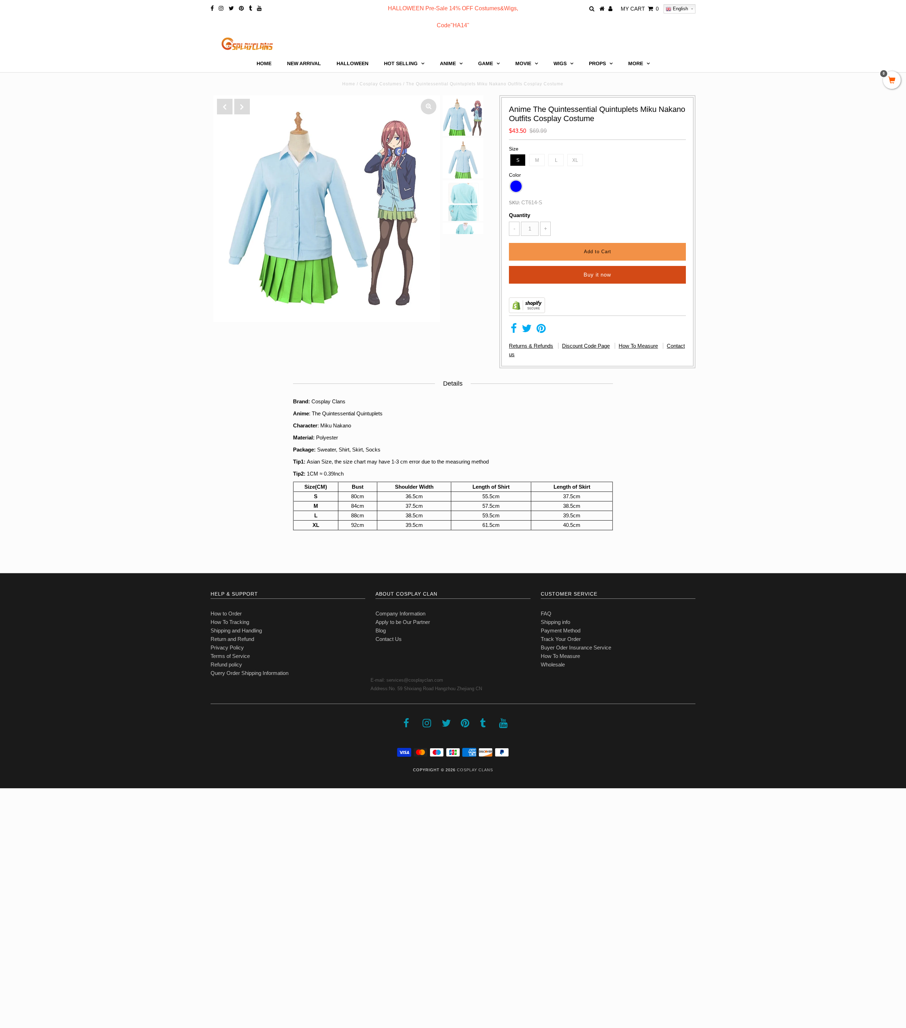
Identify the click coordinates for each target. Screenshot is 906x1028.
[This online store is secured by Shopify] (527, 311)
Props (597, 63)
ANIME (448, 63)
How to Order (226, 613)
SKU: (514, 202)
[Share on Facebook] (514, 330)
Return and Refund (232, 639)
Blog (380, 630)
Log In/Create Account (36, 976)
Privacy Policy (227, 647)
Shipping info (555, 622)
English (679, 8)
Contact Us (388, 639)
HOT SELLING (401, 63)
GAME (485, 63)
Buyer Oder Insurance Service (576, 647)
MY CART (640, 9)
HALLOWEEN (352, 63)
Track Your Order (561, 639)
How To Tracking (230, 622)
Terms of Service (230, 656)
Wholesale (553, 664)
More (635, 63)
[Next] (242, 106)
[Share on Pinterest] (541, 330)
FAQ (546, 613)
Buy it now (597, 275)
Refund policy (226, 664)
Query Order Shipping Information (249, 673)
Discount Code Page (586, 346)
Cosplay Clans (475, 770)
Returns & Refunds (531, 346)
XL (575, 160)
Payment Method (560, 630)
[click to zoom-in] (428, 106)
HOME (264, 63)
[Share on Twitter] (527, 330)
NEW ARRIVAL (304, 63)
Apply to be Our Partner (402, 622)
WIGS (560, 63)
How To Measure (638, 346)
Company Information (400, 613)
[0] (892, 81)
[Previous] (225, 106)
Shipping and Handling (236, 630)
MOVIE (523, 63)
